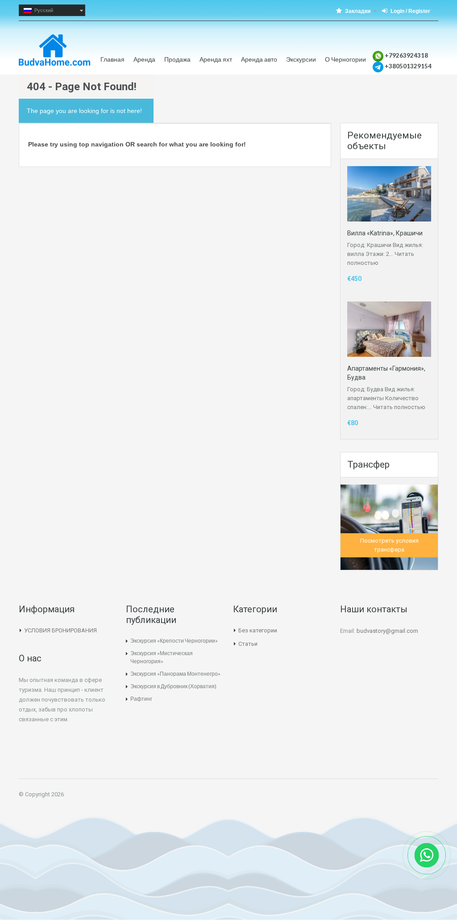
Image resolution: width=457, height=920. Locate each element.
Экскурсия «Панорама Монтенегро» (175, 673)
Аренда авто (259, 59)
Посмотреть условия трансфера (389, 545)
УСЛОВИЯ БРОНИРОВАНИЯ (60, 630)
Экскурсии (301, 59)
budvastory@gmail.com (387, 630)
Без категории (257, 630)
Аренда (144, 59)
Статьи (248, 643)
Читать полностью (399, 407)
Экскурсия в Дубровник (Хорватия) (173, 686)
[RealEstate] (55, 54)
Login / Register (410, 11)
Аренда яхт (215, 59)
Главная (112, 59)
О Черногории (345, 59)
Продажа (177, 59)
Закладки (357, 11)
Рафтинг (141, 698)
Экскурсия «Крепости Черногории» (174, 640)
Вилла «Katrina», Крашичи (385, 233)
